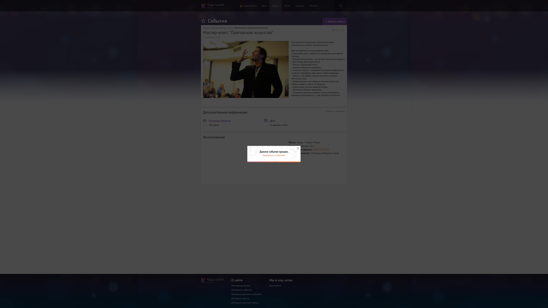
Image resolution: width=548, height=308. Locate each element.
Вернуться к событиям (274, 155)
